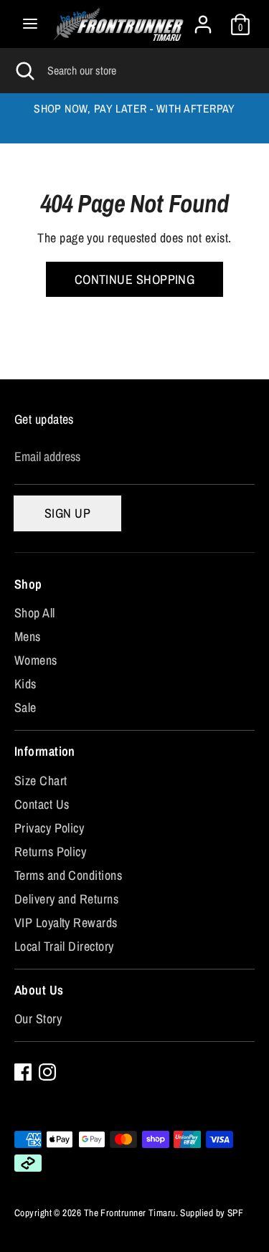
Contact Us (42, 804)
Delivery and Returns (66, 899)
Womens (35, 660)
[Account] (203, 20)
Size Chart (40, 780)
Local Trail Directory (63, 946)
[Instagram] (47, 1072)
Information (44, 751)
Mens (27, 636)
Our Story (38, 1019)
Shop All (34, 613)
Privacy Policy (49, 828)
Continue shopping (135, 279)
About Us (39, 990)
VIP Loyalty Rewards (66, 922)
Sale (25, 707)
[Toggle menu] (30, 24)
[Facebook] (23, 1072)
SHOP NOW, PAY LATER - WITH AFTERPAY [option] (134, 108)
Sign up (67, 513)
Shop (28, 584)
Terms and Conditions (68, 875)
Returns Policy (50, 851)
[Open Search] (24, 70)
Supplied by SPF (211, 1212)
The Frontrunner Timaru (130, 1212)
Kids (25, 684)
